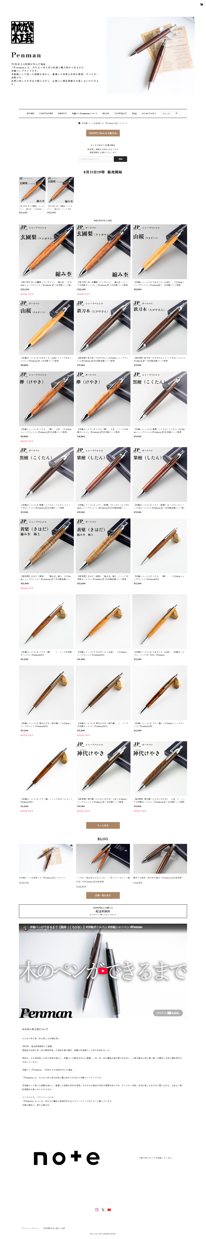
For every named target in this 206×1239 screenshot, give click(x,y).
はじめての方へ (149, 113)
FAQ (134, 113)
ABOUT (62, 113)
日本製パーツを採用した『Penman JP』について (105, 123)
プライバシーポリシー (30, 1228)
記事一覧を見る (103, 895)
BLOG (105, 113)
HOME (30, 113)
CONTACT (120, 113)
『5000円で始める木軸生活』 (103, 133)
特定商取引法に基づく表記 (54, 1228)
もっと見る (103, 825)
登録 (120, 159)
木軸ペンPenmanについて (84, 113)
